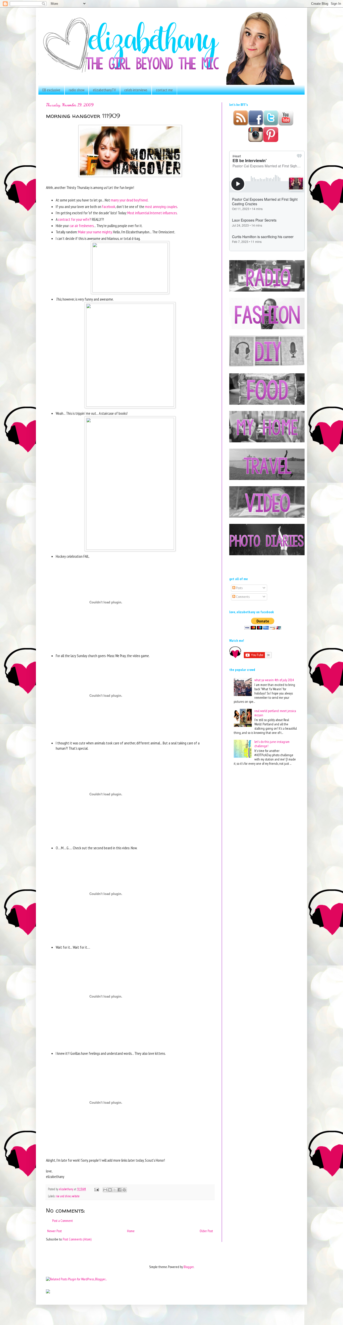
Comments (242, 596)
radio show (76, 89)
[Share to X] (114, 1189)
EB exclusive (51, 89)
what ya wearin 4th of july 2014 (274, 680)
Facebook (108, 206)
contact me (164, 89)
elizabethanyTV (104, 89)
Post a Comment (62, 1220)
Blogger (189, 1267)
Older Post (206, 1231)
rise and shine (63, 1196)
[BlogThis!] (109, 1189)
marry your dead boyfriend (129, 199)
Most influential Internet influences (152, 212)
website (76, 1196)
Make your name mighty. (95, 231)
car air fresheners (81, 225)
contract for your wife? (74, 219)
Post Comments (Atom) (77, 1239)
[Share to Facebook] (119, 1189)
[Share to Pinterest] (124, 1189)
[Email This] (105, 1189)
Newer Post (54, 1231)
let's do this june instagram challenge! (272, 743)
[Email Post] (96, 1189)
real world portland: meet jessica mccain (275, 713)
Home (131, 1231)
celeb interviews (135, 89)
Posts (239, 588)
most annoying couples (161, 206)
